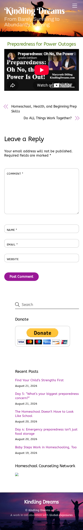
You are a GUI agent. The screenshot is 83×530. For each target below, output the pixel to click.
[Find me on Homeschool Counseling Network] (17, 475)
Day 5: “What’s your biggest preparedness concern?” (47, 396)
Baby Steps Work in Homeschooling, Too (46, 447)
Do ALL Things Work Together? (48, 118)
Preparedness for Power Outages (41, 44)
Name (12, 229)
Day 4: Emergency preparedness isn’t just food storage (46, 432)
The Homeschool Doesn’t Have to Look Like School (44, 414)
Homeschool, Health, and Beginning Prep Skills (44, 108)
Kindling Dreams (39, 510)
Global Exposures (61, 515)
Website (13, 259)
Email (12, 244)
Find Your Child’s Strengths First (39, 380)
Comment (15, 173)
